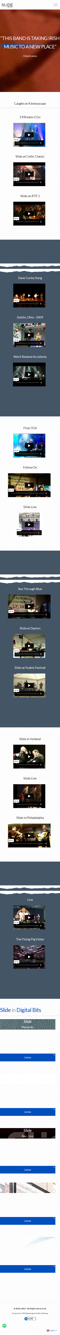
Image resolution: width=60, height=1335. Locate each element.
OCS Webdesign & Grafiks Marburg (35, 1313)
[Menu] (56, 5)
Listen (27, 1057)
